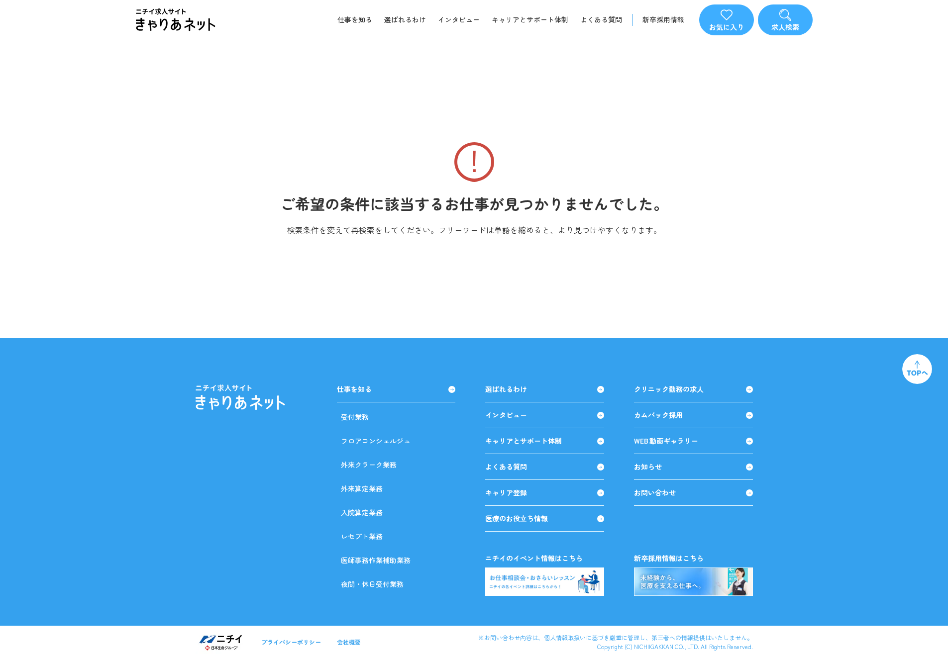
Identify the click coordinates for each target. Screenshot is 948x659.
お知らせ (648, 466)
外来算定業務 (362, 488)
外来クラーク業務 (369, 465)
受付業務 (355, 417)
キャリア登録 (506, 492)
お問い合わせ (655, 492)
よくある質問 (601, 19)
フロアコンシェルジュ (376, 441)
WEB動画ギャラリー (666, 441)
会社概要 (349, 642)
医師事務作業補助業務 (376, 560)
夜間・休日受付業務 (372, 584)
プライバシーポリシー (291, 642)
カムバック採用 (658, 415)
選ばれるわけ (405, 19)
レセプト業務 (362, 536)
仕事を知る (354, 19)
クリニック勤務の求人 (669, 389)
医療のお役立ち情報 (516, 518)
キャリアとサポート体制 (530, 19)
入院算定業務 (362, 512)
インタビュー (459, 19)
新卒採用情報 (663, 19)
